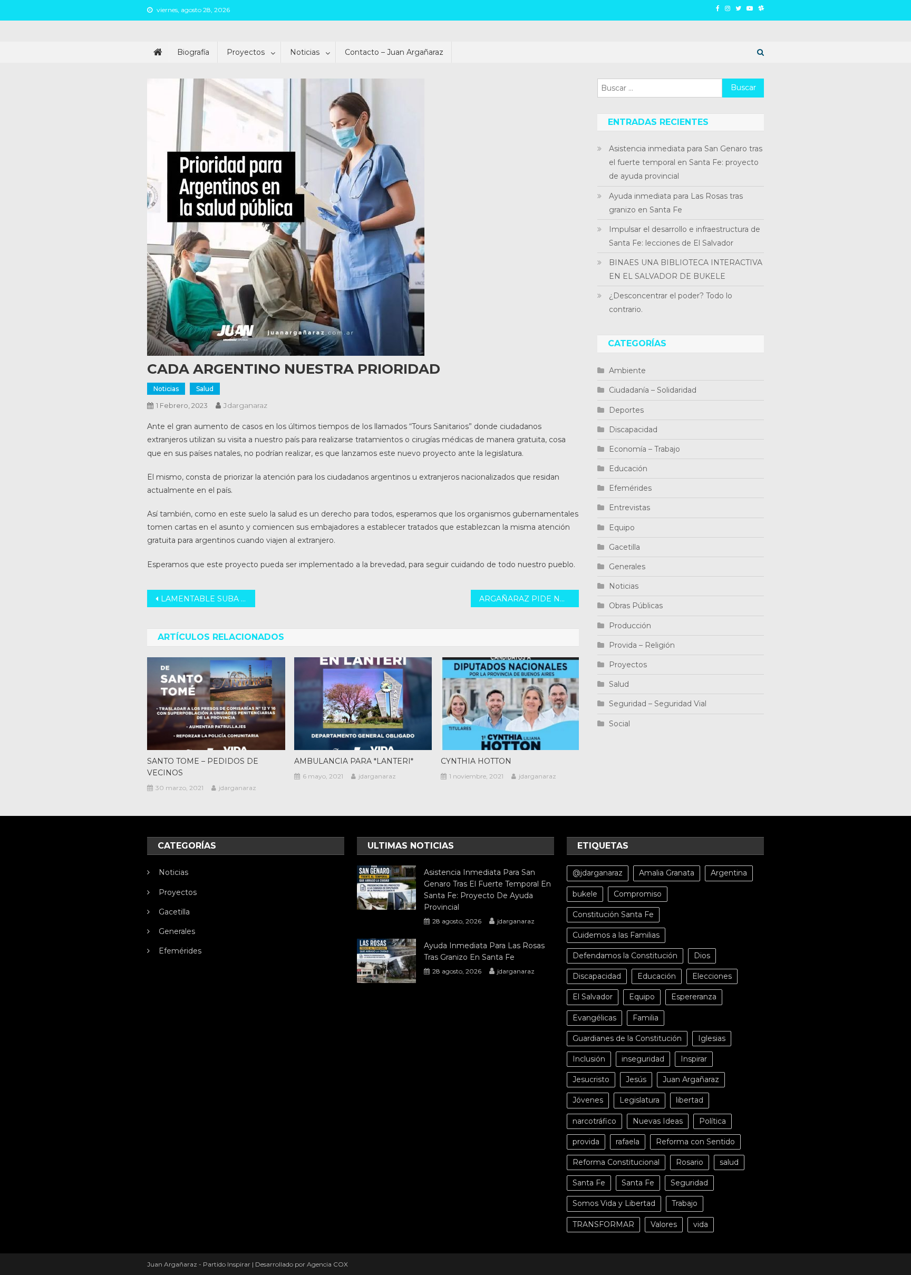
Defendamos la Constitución (625, 955)
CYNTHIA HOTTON (476, 761)
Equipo (622, 527)
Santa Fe (589, 1183)
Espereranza (693, 996)
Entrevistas (629, 507)
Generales (627, 566)
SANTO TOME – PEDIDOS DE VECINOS (202, 766)
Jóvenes (588, 1100)
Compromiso (638, 894)
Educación (628, 468)
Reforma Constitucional (616, 1162)
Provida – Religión (642, 645)
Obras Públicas (636, 605)
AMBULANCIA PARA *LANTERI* (353, 761)
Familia (645, 1018)
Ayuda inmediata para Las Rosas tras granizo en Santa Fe (676, 203)
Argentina (729, 873)
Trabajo (684, 1203)
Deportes (626, 410)
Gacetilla (624, 547)
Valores (664, 1224)
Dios (702, 955)
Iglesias (711, 1038)
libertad (689, 1100)
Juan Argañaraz (691, 1079)
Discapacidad (633, 429)
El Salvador (593, 996)
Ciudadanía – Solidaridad (652, 390)
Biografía (193, 52)
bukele (585, 894)
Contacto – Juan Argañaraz (394, 52)
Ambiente (627, 370)
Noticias (304, 52)
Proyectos (246, 52)
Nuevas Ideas (658, 1121)
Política (712, 1121)
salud (729, 1162)
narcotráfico (594, 1121)
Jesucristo (591, 1079)
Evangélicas (594, 1018)
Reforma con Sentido (695, 1141)
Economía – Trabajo (644, 449)
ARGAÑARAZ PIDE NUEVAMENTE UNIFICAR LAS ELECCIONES (529, 599)
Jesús (636, 1079)
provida (586, 1141)
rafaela (627, 1141)
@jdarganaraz (598, 873)
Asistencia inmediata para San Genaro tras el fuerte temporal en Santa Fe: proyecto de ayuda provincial (685, 162)
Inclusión (589, 1059)
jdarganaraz (245, 405)
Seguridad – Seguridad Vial (657, 703)
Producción (630, 625)
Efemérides (630, 488)
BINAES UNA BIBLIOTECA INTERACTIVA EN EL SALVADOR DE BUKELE (685, 269)
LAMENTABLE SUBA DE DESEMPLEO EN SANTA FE (208, 599)
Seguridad (689, 1183)
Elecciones (712, 976)
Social (619, 723)
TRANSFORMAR (603, 1224)
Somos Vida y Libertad (614, 1203)
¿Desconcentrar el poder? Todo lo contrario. (670, 302)
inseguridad (643, 1059)
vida (700, 1224)
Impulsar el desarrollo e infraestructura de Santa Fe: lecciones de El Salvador (684, 236)
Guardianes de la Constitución (627, 1038)
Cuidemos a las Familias (616, 935)
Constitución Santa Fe (613, 914)
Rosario (689, 1162)
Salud (205, 389)
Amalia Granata (666, 873)
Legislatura (639, 1100)
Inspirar (694, 1059)
